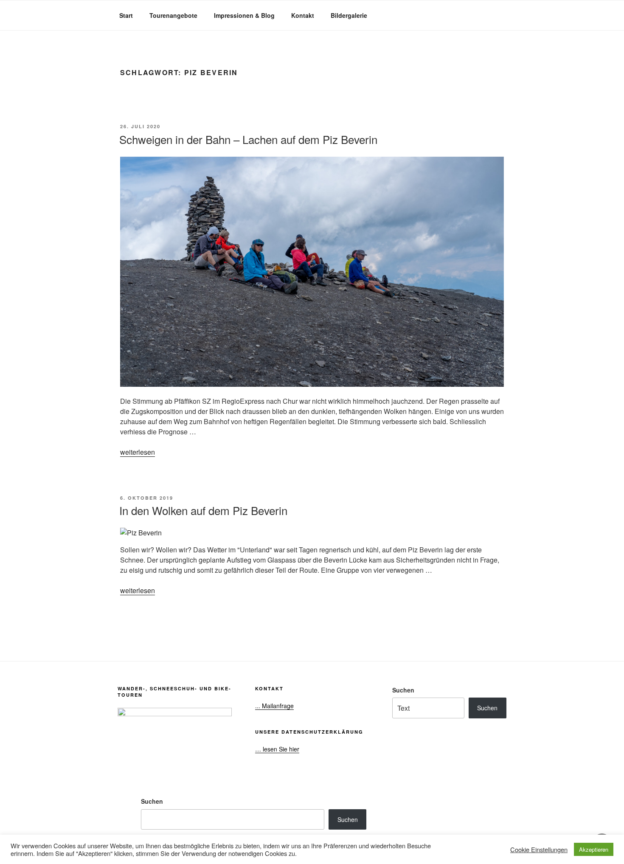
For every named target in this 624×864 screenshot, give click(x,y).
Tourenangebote (173, 15)
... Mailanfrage (274, 705)
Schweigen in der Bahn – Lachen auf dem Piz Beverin (248, 139)
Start (126, 15)
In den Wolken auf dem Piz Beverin (203, 510)
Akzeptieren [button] (593, 849)
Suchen (403, 690)
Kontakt (302, 15)
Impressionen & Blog (244, 15)
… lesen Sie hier (277, 749)
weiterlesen (137, 452)
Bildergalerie (349, 15)
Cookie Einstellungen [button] (539, 849)
